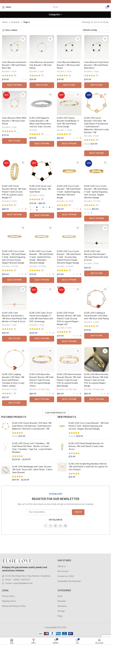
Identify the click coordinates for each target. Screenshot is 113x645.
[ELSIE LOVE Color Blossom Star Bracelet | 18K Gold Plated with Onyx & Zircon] (96, 236)
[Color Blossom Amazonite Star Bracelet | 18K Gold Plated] (41, 47)
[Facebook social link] (46, 526)
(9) (42, 199)
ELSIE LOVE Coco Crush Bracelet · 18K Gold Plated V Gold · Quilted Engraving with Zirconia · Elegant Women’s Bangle (96, 192)
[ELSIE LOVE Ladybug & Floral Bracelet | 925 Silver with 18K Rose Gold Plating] (96, 298)
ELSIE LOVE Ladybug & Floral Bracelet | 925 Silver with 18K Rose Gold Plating (96, 316)
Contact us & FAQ (66, 576)
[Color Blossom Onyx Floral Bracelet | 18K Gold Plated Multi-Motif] (96, 47)
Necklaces (62, 606)
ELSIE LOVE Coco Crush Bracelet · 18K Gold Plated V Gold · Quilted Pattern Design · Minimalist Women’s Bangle (41, 257)
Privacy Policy (8, 596)
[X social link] (51, 526)
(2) (97, 140)
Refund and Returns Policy (14, 606)
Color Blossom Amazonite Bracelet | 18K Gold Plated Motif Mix (14, 65)
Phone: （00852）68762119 (17, 580)
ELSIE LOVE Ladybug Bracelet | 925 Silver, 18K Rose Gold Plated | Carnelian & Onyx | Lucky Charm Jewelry (13, 380)
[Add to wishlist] (23, 38)
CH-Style (69, 201)
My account (63, 571)
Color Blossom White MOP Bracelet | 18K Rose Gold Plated (14, 121)
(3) (15, 75)
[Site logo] (55, 7)
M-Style (41, 389)
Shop (60, 596)
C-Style (69, 130)
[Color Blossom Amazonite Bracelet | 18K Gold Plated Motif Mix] (14, 47)
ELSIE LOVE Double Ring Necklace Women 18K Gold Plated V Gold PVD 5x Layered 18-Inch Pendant (88, 467)
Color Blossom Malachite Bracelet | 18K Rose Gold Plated (68, 65)
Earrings (61, 611)
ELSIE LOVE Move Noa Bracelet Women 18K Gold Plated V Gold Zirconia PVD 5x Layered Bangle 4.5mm (41, 380)
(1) (42, 75)
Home (5, 22)
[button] (41, 85)
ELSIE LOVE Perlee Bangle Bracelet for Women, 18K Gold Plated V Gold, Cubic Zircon (86, 446)
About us (62, 566)
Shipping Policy (9, 601)
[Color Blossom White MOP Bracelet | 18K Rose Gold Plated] (14, 103)
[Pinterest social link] (55, 526)
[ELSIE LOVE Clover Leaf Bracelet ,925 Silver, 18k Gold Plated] (41, 171)
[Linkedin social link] (60, 526)
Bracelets (15, 22)
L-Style (13, 72)
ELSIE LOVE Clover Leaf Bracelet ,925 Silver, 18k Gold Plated (40, 189)
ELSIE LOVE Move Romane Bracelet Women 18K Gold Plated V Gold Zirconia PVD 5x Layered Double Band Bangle (69, 380)
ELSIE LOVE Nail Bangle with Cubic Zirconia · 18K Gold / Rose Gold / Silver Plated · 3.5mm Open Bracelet (32, 469)
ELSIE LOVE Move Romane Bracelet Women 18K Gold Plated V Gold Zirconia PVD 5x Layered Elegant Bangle (96, 380)
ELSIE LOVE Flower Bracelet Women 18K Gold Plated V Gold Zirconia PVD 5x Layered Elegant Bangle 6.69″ (69, 319)
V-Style (96, 136)
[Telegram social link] (65, 526)
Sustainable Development (69, 581)
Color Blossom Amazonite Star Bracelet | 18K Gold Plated (41, 65)
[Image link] (17, 561)
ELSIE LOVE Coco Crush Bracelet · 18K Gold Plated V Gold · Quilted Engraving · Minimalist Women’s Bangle (69, 192)
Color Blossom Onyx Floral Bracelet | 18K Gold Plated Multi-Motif (96, 65)
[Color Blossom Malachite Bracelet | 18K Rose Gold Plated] (69, 47)
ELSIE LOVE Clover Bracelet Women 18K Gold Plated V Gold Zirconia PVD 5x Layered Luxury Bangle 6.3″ (14, 192)
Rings (60, 616)
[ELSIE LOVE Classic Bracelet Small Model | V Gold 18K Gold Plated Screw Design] (69, 103)
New (48, 389)
